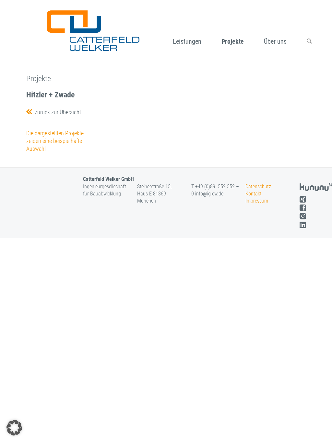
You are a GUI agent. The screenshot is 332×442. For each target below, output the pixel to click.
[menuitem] (197, 28)
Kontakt (253, 194)
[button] (14, 428)
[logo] (92, 28)
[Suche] (319, 28)
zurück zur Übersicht (56, 112)
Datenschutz (258, 186)
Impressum (256, 201)
